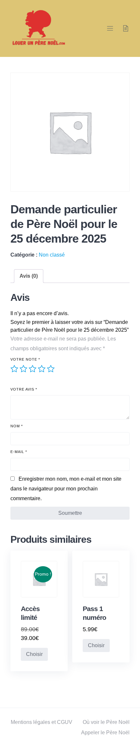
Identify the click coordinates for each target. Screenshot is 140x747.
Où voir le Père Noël (106, 722)
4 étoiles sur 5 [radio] (42, 369)
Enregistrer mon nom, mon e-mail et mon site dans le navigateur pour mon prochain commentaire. (65, 488)
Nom (16, 426)
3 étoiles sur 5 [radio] (32, 369)
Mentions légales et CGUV (41, 722)
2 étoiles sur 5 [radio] (23, 369)
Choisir (34, 654)
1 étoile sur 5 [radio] (14, 369)
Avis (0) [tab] (29, 276)
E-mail (18, 452)
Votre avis (23, 389)
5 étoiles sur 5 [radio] (51, 369)
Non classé (52, 255)
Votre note (25, 359)
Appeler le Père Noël (105, 732)
